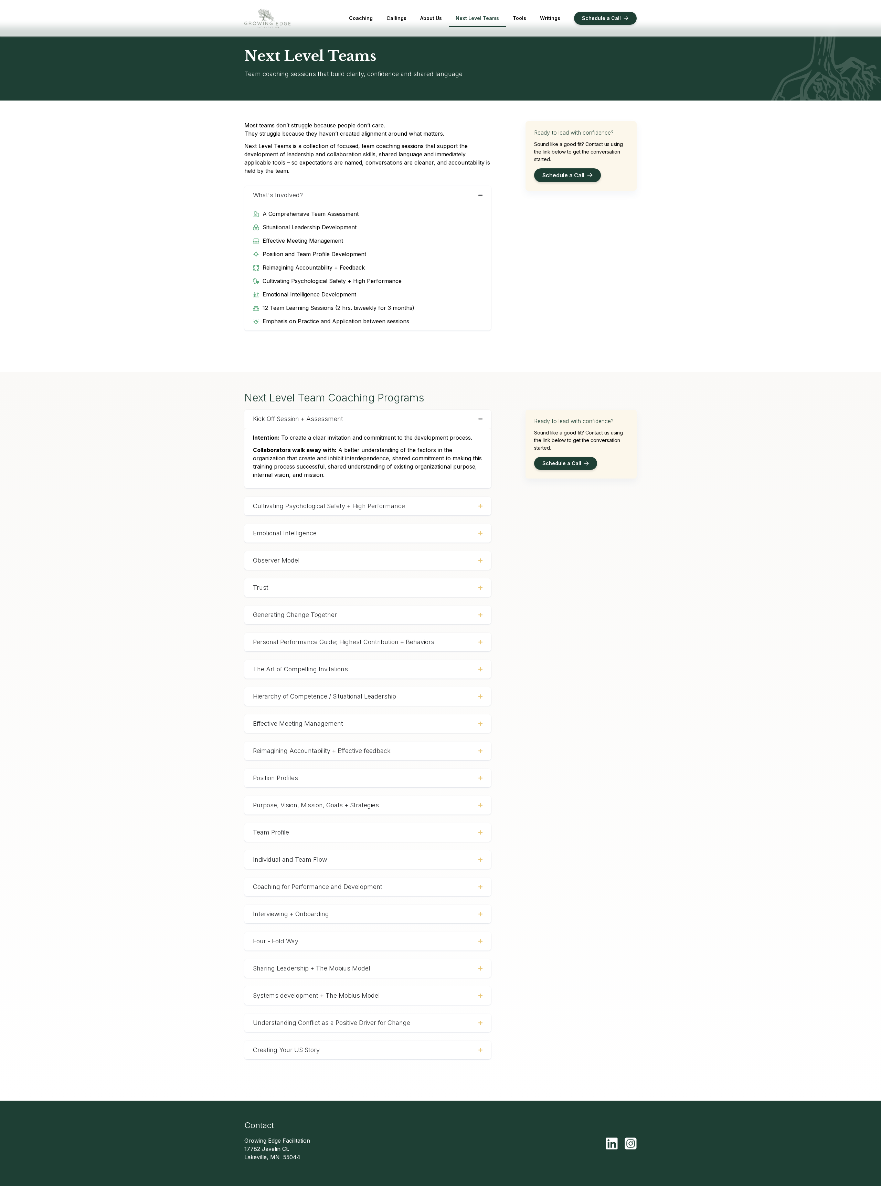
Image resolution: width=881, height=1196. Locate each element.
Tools (519, 18)
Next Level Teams (477, 18)
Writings (550, 18)
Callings (396, 18)
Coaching (361, 18)
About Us (431, 18)
